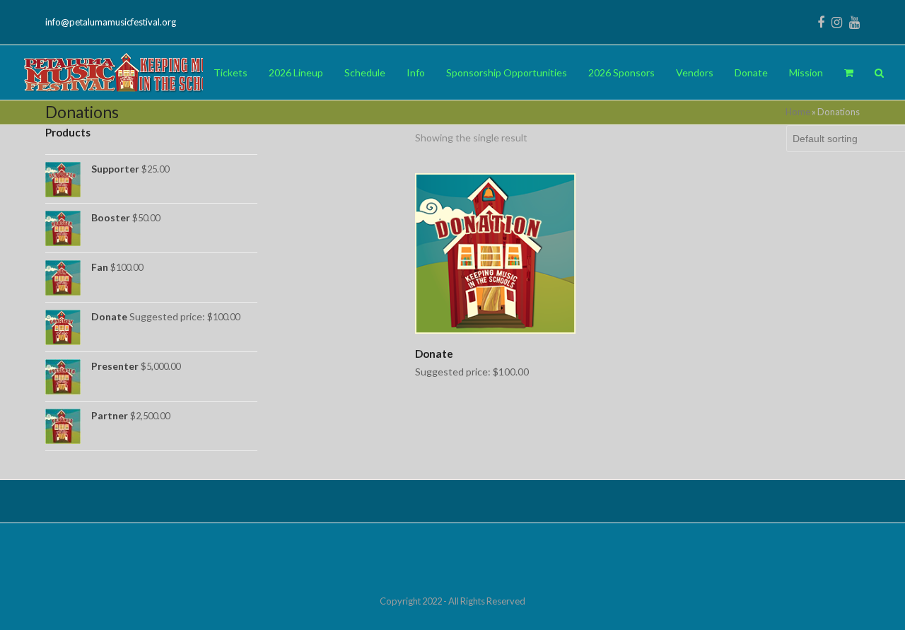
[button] (849, 72)
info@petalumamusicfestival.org (110, 22)
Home (798, 111)
